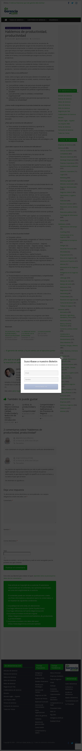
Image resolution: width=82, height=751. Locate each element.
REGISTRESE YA (41, 387)
